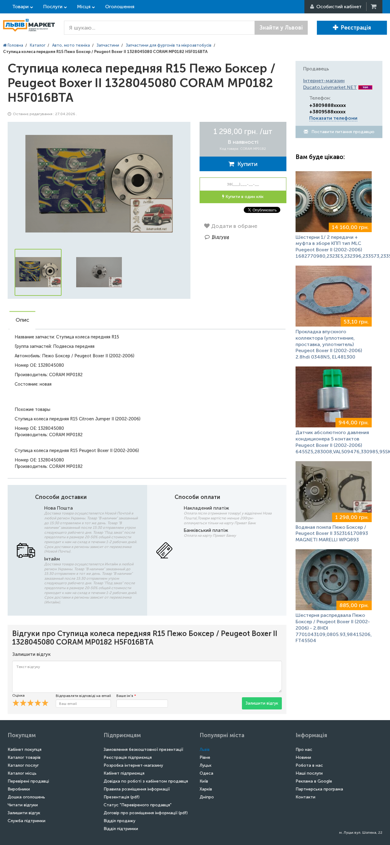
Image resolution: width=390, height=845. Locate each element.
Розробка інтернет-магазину (133, 765)
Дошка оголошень (26, 797)
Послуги (52, 6)
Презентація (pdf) (122, 797)
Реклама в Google (314, 781)
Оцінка (18, 695)
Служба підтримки (26, 820)
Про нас (304, 749)
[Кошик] (374, 6)
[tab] (22, 320)
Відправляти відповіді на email (83, 696)
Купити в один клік (244, 196)
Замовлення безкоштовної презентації (143, 749)
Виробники (19, 789)
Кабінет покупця (24, 749)
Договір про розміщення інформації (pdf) (146, 812)
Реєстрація (356, 27)
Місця (83, 6)
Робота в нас (309, 765)
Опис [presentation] (22, 319)
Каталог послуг (23, 765)
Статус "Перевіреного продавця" (138, 805)
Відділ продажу (119, 820)
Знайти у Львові (281, 27)
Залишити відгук (262, 703)
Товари (20, 6)
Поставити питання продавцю (342, 131)
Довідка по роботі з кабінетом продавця (146, 781)
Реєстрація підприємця (128, 757)
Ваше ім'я (126, 696)
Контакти (305, 797)
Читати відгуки (23, 805)
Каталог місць (22, 773)
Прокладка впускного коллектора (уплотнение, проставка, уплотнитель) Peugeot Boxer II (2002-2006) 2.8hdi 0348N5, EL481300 (329, 344)
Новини (303, 757)
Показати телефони (333, 118)
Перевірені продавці (28, 781)
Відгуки (220, 237)
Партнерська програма (319, 789)
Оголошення (119, 6)
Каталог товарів (24, 757)
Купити (245, 164)
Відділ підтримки (121, 828)
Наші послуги (309, 773)
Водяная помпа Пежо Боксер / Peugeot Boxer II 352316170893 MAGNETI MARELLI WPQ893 (332, 533)
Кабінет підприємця (124, 773)
